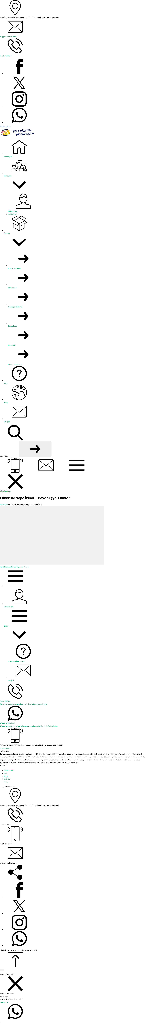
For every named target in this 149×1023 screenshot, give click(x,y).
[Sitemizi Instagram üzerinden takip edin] (19, 106)
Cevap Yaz (4, 1002)
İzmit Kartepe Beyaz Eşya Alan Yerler (14, 567)
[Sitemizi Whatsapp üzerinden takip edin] (19, 122)
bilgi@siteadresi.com (8, 37)
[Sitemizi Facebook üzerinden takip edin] (19, 74)
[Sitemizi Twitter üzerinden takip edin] (19, 90)
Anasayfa (4, 504)
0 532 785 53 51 (6, 56)
